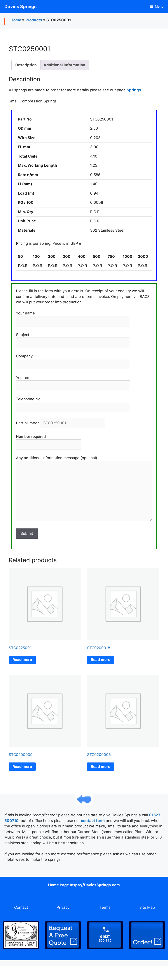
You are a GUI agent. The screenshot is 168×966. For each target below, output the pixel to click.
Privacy (63, 907)
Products (33, 20)
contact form (93, 820)
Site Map (147, 907)
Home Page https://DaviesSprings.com (84, 885)
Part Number (28, 423)
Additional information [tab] (64, 65)
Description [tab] (26, 65)
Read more (22, 659)
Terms (105, 907)
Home (15, 20)
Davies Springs (20, 6)
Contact (21, 907)
